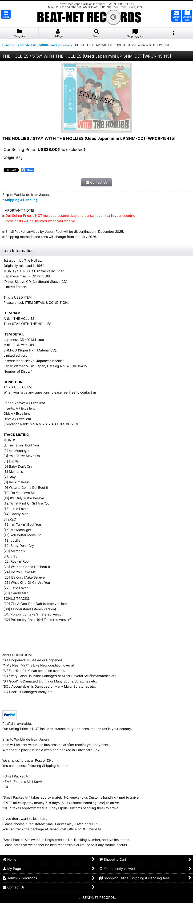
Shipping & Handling (21, 200)
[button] (6, 14)
